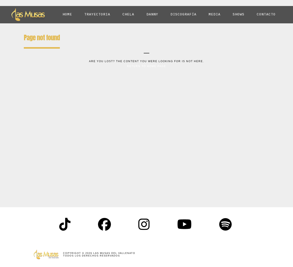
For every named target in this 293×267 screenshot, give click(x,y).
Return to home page (146, 66)
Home (67, 14)
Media (215, 14)
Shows (239, 14)
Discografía (183, 14)
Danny (152, 14)
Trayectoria (97, 14)
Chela (128, 14)
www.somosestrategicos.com (235, 254)
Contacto (266, 14)
